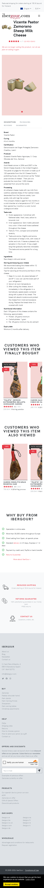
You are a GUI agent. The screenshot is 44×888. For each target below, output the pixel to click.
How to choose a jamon (11, 731)
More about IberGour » (22, 559)
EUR (37, 8)
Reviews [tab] (8, 125)
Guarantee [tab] (21, 125)
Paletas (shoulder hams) (11, 695)
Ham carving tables (9, 706)
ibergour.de (6, 828)
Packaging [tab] (25, 122)
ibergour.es (27, 817)
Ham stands (6, 698)
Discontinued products (10, 803)
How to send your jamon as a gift (14, 733)
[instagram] (10, 678)
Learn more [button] (30, 879)
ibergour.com (7, 825)
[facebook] (7, 678)
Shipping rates (7, 725)
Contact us (26, 616)
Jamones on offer (8, 798)
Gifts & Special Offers (10, 800)
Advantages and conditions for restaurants (18, 842)
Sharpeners (6, 703)
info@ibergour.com (9, 674)
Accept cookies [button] (11, 884)
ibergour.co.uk (7, 822)
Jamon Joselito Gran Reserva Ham (14, 483)
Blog (3, 654)
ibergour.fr (27, 820)
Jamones (5, 693)
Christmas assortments (10, 708)
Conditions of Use (32, 870)
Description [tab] (10, 122)
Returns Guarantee (13, 554)
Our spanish (15, 792)
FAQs (4, 723)
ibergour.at (6, 817)
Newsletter (6, 656)
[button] (22, 111)
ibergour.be (6, 820)
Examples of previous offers (12, 775)
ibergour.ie (27, 822)
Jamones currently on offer (12, 778)
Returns (5, 728)
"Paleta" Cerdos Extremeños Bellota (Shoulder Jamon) (14, 402)
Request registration (9, 845)
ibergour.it (26, 825)
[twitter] (3, 678)
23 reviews (29, 41)
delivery (16, 543)
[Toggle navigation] (39, 15)
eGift (4, 795)
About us (5, 651)
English (27, 8)
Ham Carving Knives (9, 701)
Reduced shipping (26, 585)
